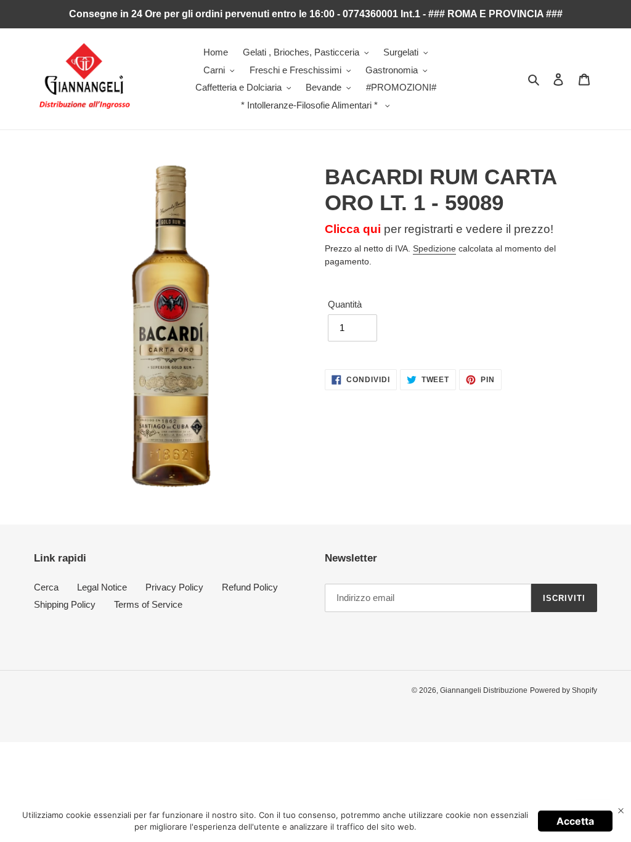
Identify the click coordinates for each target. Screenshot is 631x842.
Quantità (345, 304)
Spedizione (434, 248)
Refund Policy (250, 587)
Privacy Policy (174, 587)
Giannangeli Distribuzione (483, 690)
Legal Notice (102, 587)
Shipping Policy (65, 604)
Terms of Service (148, 604)
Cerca (46, 587)
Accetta (575, 821)
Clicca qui (353, 229)
